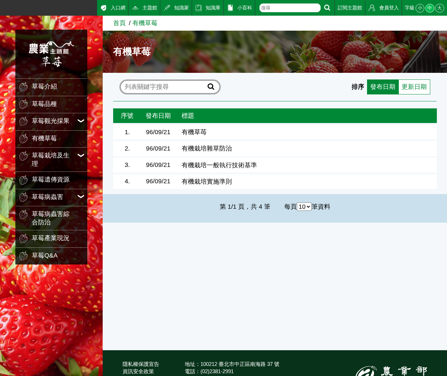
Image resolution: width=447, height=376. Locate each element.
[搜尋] (327, 8)
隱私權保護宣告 (141, 364)
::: (2, 6)
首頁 (119, 23)
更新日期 (414, 86)
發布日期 (382, 86)
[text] (290, 7)
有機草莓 (144, 23)
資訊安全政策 (138, 371)
